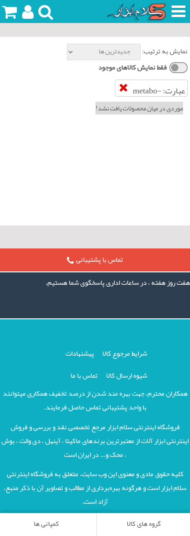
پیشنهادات (79, 353)
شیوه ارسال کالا (126, 375)
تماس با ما (84, 375)
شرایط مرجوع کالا (124, 353)
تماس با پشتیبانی (99, 259)
